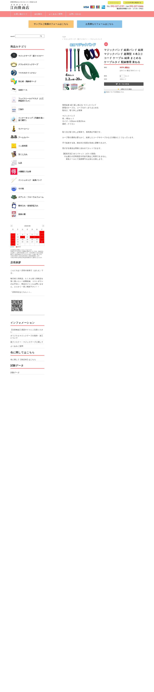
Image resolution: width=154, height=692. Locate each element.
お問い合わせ (75, 14)
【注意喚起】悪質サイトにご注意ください (26, 331)
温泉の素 (22, 214)
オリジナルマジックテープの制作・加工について (26, 337)
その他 (21, 188)
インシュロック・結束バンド (30, 180)
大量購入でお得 (24, 171)
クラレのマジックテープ (28, 64)
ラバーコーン (23, 129)
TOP (64, 37)
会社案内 (38, 14)
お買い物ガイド (21, 14)
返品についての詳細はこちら (115, 92)
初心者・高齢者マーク (27, 81)
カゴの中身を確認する (133, 2)
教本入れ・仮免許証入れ (28, 206)
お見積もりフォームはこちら (100, 24)
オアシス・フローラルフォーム (31, 197)
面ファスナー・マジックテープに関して (26, 342)
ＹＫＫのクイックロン (27, 73)
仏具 (20, 163)
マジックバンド (96, 39)
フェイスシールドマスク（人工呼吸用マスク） (31, 100)
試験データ (17, 365)
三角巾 (21, 109)
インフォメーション (22, 322)
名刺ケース (22, 90)
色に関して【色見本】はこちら (23, 359)
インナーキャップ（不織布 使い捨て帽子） (31, 119)
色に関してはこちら (22, 352)
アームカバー (23, 137)
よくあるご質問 (55, 14)
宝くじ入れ (22, 154)
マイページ (114, 2)
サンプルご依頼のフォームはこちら (51, 24)
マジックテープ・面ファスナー (76, 39)
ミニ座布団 (22, 146)
